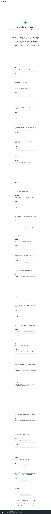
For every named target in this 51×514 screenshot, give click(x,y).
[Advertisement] (25, 11)
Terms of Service (8, 511)
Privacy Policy (13, 511)
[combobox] (25, 495)
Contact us (20, 512)
